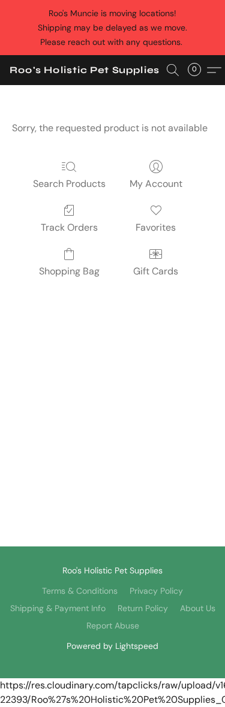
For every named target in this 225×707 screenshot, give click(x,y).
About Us (197, 608)
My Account (156, 183)
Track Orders (69, 227)
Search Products (69, 183)
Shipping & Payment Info (58, 608)
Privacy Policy (156, 590)
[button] (85, 70)
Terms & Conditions (80, 590)
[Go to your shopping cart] (198, 70)
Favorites (156, 227)
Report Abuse (112, 625)
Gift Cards (155, 271)
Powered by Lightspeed (112, 645)
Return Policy (143, 608)
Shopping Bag (69, 271)
